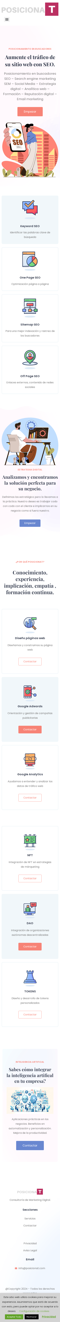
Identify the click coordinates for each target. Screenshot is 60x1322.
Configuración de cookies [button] (34, 1311)
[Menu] (7, 19)
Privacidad (49, 1316)
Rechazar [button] (32, 1316)
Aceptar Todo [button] (14, 1316)
